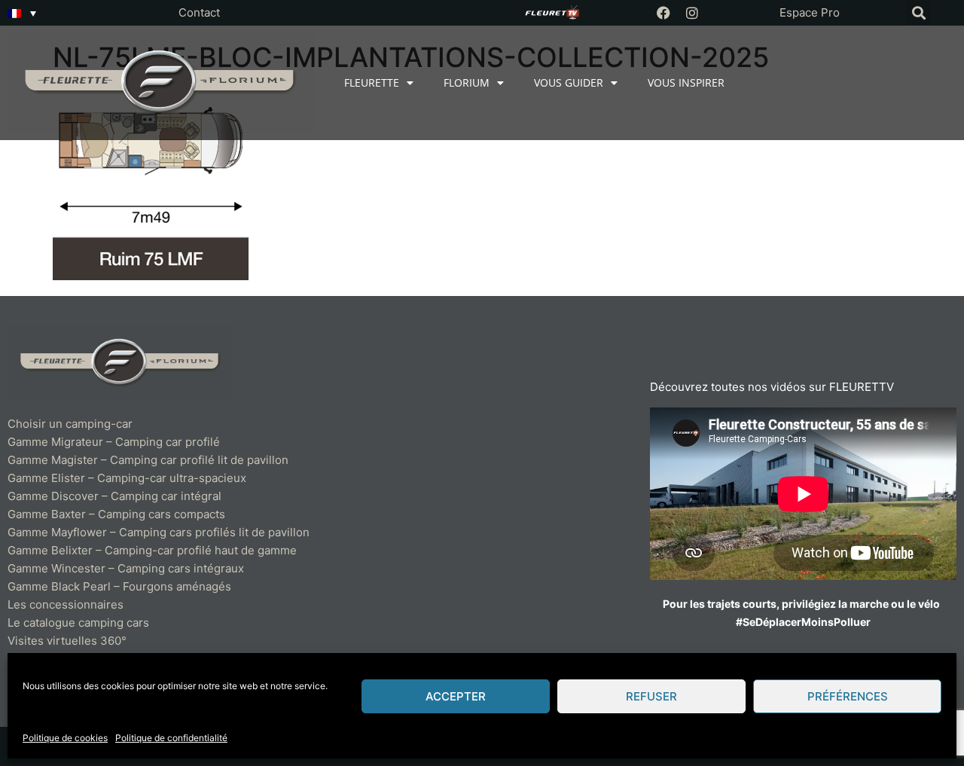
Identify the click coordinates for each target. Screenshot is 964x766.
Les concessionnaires (66, 604)
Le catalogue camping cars (78, 622)
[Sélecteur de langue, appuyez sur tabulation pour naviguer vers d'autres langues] (22, 13)
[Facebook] (663, 13)
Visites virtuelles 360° (67, 640)
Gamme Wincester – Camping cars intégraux (126, 568)
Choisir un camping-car (70, 424)
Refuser (651, 696)
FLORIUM (467, 82)
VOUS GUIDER (568, 82)
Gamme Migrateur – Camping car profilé (114, 442)
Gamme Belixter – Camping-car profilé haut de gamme (152, 550)
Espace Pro (809, 12)
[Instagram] (692, 13)
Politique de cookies (65, 737)
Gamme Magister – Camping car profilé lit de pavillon (148, 460)
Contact (199, 12)
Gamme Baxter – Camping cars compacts (116, 514)
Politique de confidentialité (171, 737)
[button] (918, 13)
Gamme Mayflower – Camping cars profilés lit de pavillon (159, 532)
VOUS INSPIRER (686, 82)
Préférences (847, 696)
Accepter (456, 696)
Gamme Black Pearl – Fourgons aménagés (119, 586)
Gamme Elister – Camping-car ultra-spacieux (127, 478)
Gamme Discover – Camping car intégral (114, 496)
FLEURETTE (371, 82)
